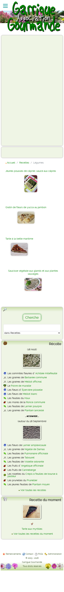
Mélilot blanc (30, 394)
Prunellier (32, 480)
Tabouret (29, 457)
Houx (27, 398)
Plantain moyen (41, 484)
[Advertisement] (16, 90)
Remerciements (13, 554)
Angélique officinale (32, 465)
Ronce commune (35, 402)
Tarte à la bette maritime (19, 238)
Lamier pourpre (33, 406)
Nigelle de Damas (35, 449)
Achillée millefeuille (46, 373)
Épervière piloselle (32, 389)
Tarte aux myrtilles (32, 528)
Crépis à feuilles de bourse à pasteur (32, 475)
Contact (29, 554)
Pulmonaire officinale (36, 453)
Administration (55, 554)
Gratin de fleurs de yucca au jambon (25, 207)
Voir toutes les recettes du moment (33, 533)
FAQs (40, 554)
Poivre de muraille (21, 385)
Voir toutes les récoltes (33, 490)
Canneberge (29, 470)
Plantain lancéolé (34, 410)
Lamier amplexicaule (34, 445)
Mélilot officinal (33, 381)
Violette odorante (34, 461)
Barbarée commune (36, 377)
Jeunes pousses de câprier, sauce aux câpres (30, 171)
